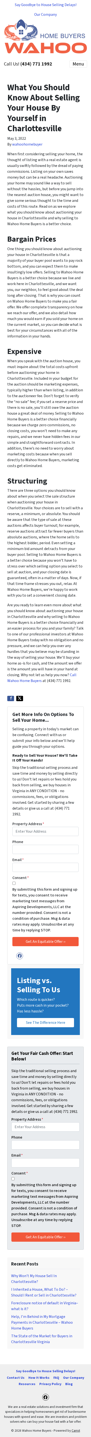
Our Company (45, 14)
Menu (78, 64)
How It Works (39, 1377)
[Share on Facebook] (10, 698)
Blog (69, 1384)
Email (18, 859)
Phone (17, 842)
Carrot (76, 1430)
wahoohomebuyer (27, 144)
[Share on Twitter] (19, 698)
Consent (20, 877)
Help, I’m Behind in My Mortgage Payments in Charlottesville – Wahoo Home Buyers (42, 1322)
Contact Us (16, 1377)
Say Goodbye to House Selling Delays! (45, 5)
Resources (27, 1384)
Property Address (28, 824)
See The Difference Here (45, 1022)
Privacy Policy (50, 1384)
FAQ (56, 1377)
